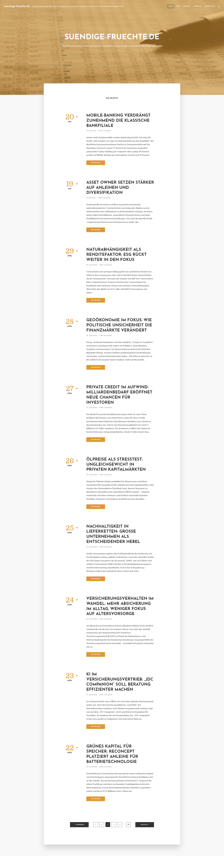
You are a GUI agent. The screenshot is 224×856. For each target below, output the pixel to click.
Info (178, 6)
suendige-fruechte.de (17, 6)
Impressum (197, 6)
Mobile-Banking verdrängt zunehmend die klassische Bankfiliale (118, 121)
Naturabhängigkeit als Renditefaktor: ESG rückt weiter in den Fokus (116, 255)
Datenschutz (210, 6)
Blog (171, 6)
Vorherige (80, 824)
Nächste (144, 824)
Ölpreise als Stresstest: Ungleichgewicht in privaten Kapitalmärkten (116, 465)
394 (128, 824)
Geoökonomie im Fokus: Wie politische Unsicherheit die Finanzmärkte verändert (119, 325)
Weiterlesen (95, 162)
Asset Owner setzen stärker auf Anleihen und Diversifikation (120, 188)
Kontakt (186, 6)
